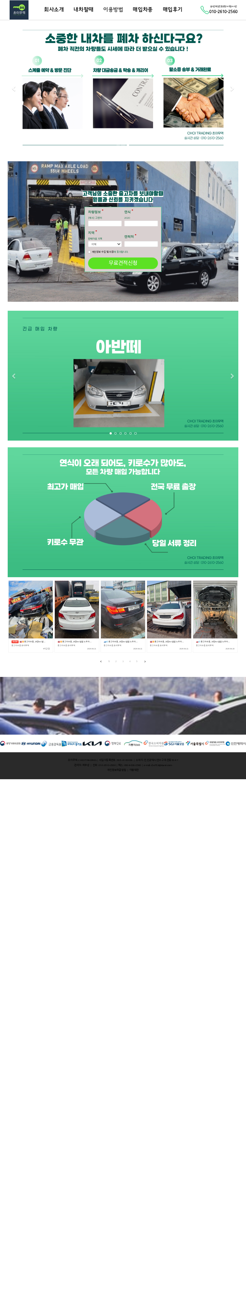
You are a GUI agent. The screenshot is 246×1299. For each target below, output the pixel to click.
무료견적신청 (123, 263)
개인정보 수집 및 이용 (103, 251)
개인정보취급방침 (116, 770)
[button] (14, 89)
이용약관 (134, 770)
